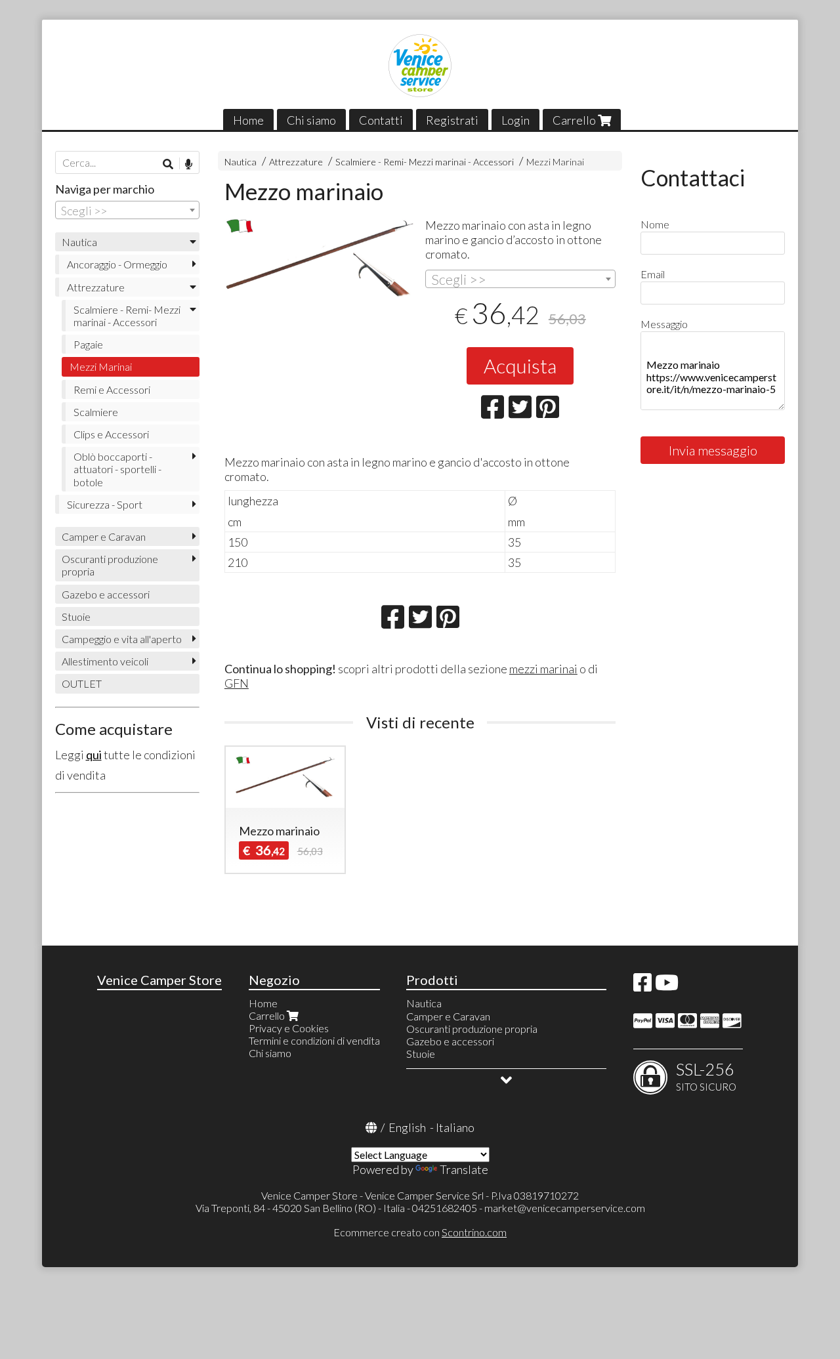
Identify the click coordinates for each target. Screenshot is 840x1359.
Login (515, 120)
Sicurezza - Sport (104, 504)
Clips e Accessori (111, 434)
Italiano (455, 1127)
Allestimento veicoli (105, 661)
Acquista (520, 365)
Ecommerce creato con (420, 1232)
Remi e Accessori (112, 389)
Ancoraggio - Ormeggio (117, 264)
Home (248, 120)
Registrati (452, 120)
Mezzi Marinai (555, 161)
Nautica (240, 161)
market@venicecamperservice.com (564, 1208)
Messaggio (664, 324)
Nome (654, 224)
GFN (236, 683)
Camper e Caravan (104, 536)
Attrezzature (296, 161)
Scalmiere (96, 412)
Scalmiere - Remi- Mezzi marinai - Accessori (424, 161)
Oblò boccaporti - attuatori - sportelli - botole (117, 469)
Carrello (575, 120)
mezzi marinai (543, 668)
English (407, 1127)
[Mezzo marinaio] (319, 258)
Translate (464, 1169)
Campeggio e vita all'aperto (122, 639)
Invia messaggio (713, 450)
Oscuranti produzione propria (110, 565)
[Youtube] (667, 986)
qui (94, 754)
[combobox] (520, 279)
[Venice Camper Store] (420, 65)
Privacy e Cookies (289, 1028)
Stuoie (76, 616)
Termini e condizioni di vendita (314, 1040)
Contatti (381, 120)
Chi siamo (311, 120)
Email (652, 274)
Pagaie (88, 344)
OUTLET (82, 683)
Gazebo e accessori (106, 594)
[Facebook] (642, 986)
